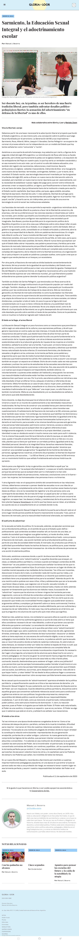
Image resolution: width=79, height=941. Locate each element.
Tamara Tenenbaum (22, 502)
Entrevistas (5, 924)
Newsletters (6, 927)
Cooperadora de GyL (40, 791)
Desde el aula (8, 16)
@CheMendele (34, 808)
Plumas (4, 920)
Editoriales (5, 922)
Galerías (5, 934)
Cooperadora (6, 931)
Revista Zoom (71, 123)
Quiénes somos (7, 929)
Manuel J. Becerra (13, 44)
